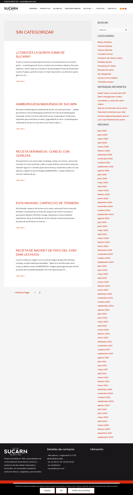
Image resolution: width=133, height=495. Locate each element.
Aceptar (47, 490)
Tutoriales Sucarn (106, 82)
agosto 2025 (103, 171)
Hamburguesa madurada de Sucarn (46, 104)
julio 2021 (102, 362)
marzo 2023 (103, 282)
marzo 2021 (103, 377)
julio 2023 (102, 266)
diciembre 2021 (105, 342)
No (61, 490)
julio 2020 (102, 409)
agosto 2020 (104, 405)
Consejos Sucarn (105, 54)
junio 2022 (102, 318)
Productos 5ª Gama (107, 66)
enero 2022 (103, 338)
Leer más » (20, 81)
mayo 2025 (103, 183)
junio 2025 (102, 178)
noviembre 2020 (105, 393)
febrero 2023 (104, 286)
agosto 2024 (104, 218)
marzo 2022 (103, 330)
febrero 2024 (104, 242)
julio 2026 (102, 131)
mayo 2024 (103, 230)
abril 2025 (102, 186)
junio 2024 (102, 226)
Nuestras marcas (73, 8)
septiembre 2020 (106, 401)
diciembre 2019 (105, 433)
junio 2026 (102, 135)
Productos (45, 8)
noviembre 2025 (105, 159)
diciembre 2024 (105, 202)
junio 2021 (102, 365)
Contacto (111, 8)
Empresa (33, 8)
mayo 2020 (103, 417)
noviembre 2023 (105, 254)
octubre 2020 (104, 397)
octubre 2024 (104, 210)
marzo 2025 (103, 190)
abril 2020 (102, 421)
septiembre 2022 (106, 306)
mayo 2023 (103, 274)
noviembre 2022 (105, 298)
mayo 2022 (103, 322)
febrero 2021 (103, 381)
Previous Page (21, 292)
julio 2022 (102, 314)
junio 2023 (102, 270)
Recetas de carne (106, 70)
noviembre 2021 (105, 346)
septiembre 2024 (106, 214)
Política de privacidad (81, 490)
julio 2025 (102, 174)
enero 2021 (103, 385)
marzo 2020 (103, 425)
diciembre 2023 (105, 250)
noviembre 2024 (105, 206)
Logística (100, 8)
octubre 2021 (104, 350)
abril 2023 (102, 278)
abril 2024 (102, 234)
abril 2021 (102, 373)
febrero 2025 (104, 194)
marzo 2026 (103, 147)
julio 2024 (102, 222)
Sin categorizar (104, 74)
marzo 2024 (103, 238)
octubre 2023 (104, 258)
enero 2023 (103, 290)
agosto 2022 (103, 310)
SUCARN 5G (57, 8)
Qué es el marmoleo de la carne (112, 108)
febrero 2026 (104, 151)
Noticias (87, 8)
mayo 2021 (103, 369)
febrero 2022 (104, 334)
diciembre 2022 (105, 294)
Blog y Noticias (104, 42)
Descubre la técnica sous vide (111, 112)
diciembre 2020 (105, 389)
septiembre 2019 (105, 437)
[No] (130, 489)
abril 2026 (102, 143)
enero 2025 (103, 198)
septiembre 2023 (105, 262)
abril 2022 (102, 326)
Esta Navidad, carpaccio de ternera (47, 203)
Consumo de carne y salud (110, 58)
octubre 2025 (104, 163)
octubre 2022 (104, 302)
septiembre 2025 (105, 167)
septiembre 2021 (105, 354)
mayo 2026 (103, 139)
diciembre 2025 (105, 155)
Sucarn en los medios (108, 78)
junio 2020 (102, 413)
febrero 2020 (104, 429)
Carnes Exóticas (105, 46)
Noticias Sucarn (105, 62)
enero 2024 (103, 246)
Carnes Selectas (105, 50)
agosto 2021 (103, 358)
